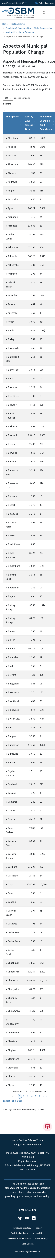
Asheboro (13, 247)
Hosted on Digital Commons (27, 1251)
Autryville (12, 313)
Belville (11, 444)
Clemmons (13, 1059)
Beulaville (13, 514)
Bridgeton (13, 683)
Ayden (11, 322)
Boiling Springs (10, 620)
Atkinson (12, 274)
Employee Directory (22, 1227)
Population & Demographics (18, 28)
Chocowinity (12, 1024)
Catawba (12, 923)
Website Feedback (19, 1233)
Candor (12, 810)
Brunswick (13, 710)
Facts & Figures (18, 23)
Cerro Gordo (10, 952)
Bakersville (13, 348)
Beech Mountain (11, 416)
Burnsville (13, 754)
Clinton (11, 1076)
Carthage (13, 875)
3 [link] (27, 1096)
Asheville (12, 256)
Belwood (12, 453)
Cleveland (13, 1067)
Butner (11, 762)
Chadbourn (13, 963)
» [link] (47, 1096)
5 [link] (35, 1096)
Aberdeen (13, 138)
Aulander (12, 295)
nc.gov (39, 1227)
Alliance (12, 173)
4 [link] (31, 1096)
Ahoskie (12, 147)
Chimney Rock (11, 1000)
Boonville (13, 657)
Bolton (11, 640)
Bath (10, 378)
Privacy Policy (41, 1238)
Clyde (11, 1085)
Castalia (12, 902)
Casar (11, 893)
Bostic (11, 666)
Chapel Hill (13, 971)
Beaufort (12, 405)
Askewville (13, 265)
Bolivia (11, 631)
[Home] (18, 9)
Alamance (13, 155)
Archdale (12, 226)
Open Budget (28, 1243)
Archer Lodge (10, 236)
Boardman (13, 587)
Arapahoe (13, 217)
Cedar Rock (14, 941)
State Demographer (43, 28)
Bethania (12, 496)
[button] (42, 13)
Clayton (12, 1050)
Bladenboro (14, 566)
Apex (10, 208)
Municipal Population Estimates (20, 32)
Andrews (12, 182)
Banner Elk (13, 370)
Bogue (11, 596)
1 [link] (19, 1096)
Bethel (11, 505)
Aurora (11, 304)
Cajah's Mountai (10, 773)
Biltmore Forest (11, 524)
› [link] (43, 1096)
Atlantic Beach (11, 284)
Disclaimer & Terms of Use (19, 1238)
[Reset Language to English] (36, 3)
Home (5, 23)
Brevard (12, 675)
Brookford (13, 701)
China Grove (14, 1011)
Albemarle (13, 164)
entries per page (22, 97)
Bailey (11, 339)
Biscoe (11, 535)
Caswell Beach (11, 913)
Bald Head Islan (12, 359)
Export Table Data (12, 1101)
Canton (12, 819)
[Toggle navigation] (51, 13)
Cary (10, 884)
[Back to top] (47, 1126)
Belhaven (12, 426)
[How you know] (26, 3)
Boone (11, 648)
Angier (11, 190)
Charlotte (13, 980)
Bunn (10, 727)
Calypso (12, 793)
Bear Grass (13, 396)
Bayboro (12, 387)
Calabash (12, 784)
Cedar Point (14, 932)
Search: (7, 103)
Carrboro (12, 867)
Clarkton (12, 1041)
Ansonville (13, 199)
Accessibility (38, 1233)
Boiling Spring (10, 607)
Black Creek (14, 544)
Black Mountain (11, 555)
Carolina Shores (11, 856)
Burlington (13, 745)
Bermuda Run (12, 472)
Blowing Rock (11, 577)
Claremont (13, 1032)
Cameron (12, 802)
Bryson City (14, 718)
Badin (11, 330)
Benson (12, 461)
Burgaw (12, 736)
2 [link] (24, 1096)
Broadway (13, 692)
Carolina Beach (11, 843)
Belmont (12, 435)
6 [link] (39, 1096)
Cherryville (13, 989)
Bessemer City (12, 485)
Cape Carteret (10, 830)
